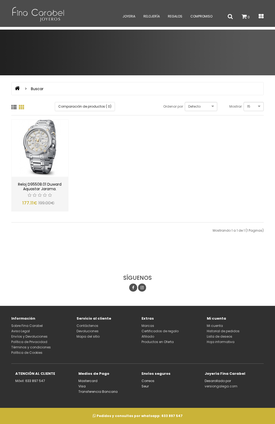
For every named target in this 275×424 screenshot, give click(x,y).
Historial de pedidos (223, 331)
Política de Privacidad (29, 342)
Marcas (148, 325)
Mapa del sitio (88, 336)
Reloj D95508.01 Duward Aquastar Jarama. (39, 187)
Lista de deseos (219, 336)
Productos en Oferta (158, 342)
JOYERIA (128, 16)
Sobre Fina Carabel (27, 325)
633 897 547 (172, 416)
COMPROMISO (201, 16)
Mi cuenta (215, 325)
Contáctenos (87, 325)
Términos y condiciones (31, 347)
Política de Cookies (26, 352)
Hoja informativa (220, 342)
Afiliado (148, 336)
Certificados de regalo (160, 331)
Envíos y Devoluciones (29, 336)
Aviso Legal (20, 331)
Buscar (37, 88)
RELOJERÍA (151, 16)
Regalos (175, 16)
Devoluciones (88, 331)
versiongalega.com (221, 386)
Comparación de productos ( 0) (84, 106)
